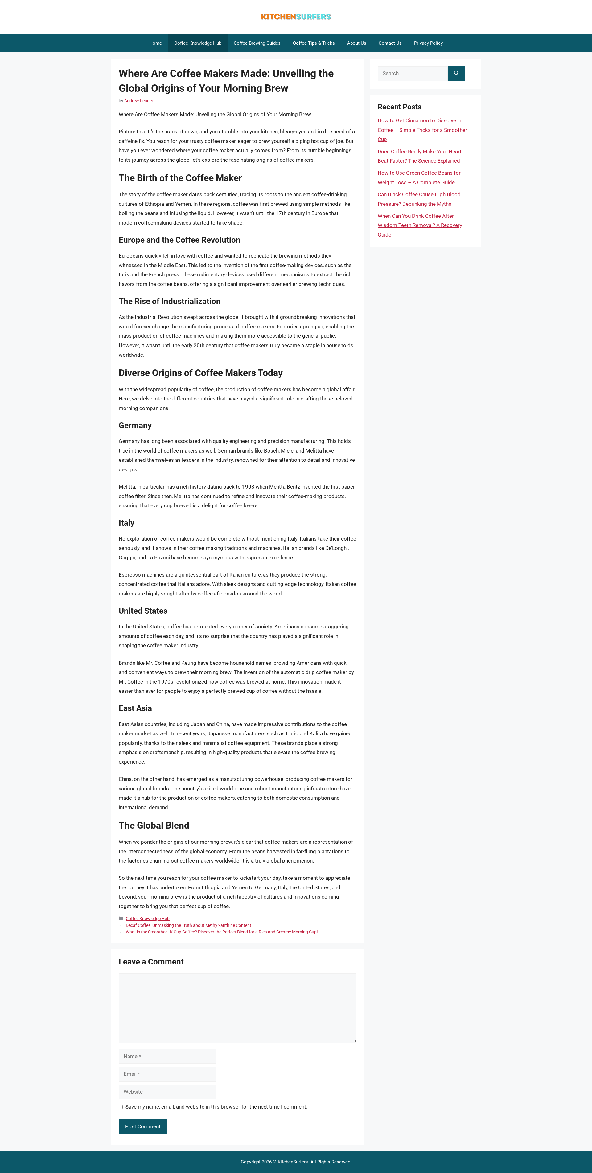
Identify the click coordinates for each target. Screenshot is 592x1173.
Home (155, 43)
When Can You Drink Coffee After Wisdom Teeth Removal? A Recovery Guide (420, 225)
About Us (356, 43)
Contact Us (390, 43)
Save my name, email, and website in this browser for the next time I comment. (216, 1107)
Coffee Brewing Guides (257, 43)
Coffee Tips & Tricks (314, 43)
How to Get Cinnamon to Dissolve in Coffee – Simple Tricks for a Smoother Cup (422, 129)
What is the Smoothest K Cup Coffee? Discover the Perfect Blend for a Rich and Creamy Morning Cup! (222, 932)
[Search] (456, 73)
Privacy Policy (428, 43)
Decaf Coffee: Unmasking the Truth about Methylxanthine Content (188, 925)
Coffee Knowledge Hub (197, 43)
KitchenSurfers (293, 1162)
